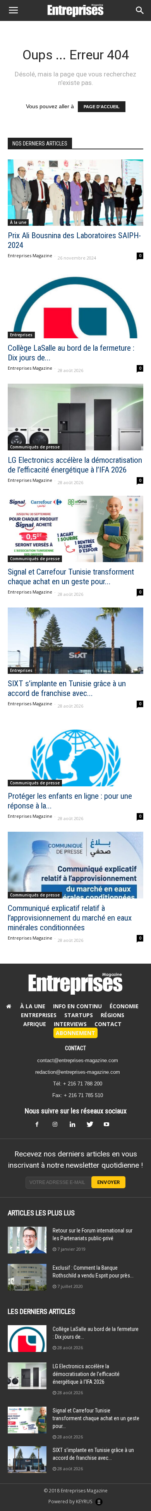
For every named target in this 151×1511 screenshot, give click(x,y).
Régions (112, 1015)
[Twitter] (92, 1126)
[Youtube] (109, 1126)
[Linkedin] (75, 1126)
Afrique (34, 1024)
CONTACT (75, 1048)
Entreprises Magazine (30, 255)
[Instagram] (58, 1126)
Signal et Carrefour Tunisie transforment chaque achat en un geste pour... (71, 576)
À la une (18, 222)
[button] (140, 10)
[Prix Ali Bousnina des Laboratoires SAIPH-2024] (75, 192)
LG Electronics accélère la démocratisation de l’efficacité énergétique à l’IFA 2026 (75, 464)
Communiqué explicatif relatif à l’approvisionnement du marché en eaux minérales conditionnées (70, 917)
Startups (78, 1015)
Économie (124, 1006)
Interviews (70, 1024)
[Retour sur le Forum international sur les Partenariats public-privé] (27, 1240)
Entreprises (21, 335)
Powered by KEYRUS (70, 1501)
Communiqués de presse (35, 447)
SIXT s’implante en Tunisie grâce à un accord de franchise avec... (67, 688)
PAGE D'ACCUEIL (102, 106)
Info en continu (77, 1006)
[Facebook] (41, 1126)
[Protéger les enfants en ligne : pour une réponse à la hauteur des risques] (75, 752)
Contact (108, 1024)
